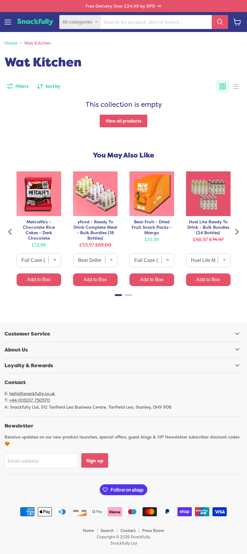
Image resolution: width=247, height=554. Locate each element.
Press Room (153, 530)
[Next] (236, 232)
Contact (128, 530)
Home (11, 43)
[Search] (220, 22)
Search (107, 530)
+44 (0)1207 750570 (29, 400)
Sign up (94, 460)
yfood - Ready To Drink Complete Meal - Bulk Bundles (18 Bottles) (95, 230)
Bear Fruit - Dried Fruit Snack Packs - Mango (152, 227)
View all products (123, 121)
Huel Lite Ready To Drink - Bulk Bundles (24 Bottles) (208, 227)
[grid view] (222, 86)
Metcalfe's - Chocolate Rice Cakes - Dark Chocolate (39, 230)
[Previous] (11, 232)
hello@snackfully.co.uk (32, 393)
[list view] (235, 86)
